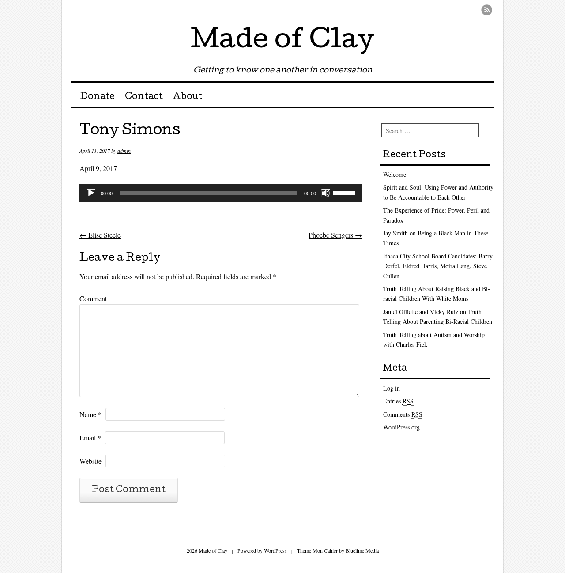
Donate (97, 97)
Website (90, 461)
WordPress (275, 550)
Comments (402, 414)
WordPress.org (401, 427)
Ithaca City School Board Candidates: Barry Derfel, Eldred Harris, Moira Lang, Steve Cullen (438, 266)
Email (90, 437)
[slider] (345, 192)
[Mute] (325, 193)
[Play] (91, 193)
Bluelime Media (362, 550)
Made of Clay (282, 41)
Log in (391, 388)
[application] (220, 193)
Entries (398, 401)
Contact (144, 97)
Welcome (394, 174)
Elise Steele (100, 234)
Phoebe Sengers (335, 234)
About (187, 97)
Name (90, 414)
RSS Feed (486, 9)
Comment (93, 298)
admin (124, 150)
